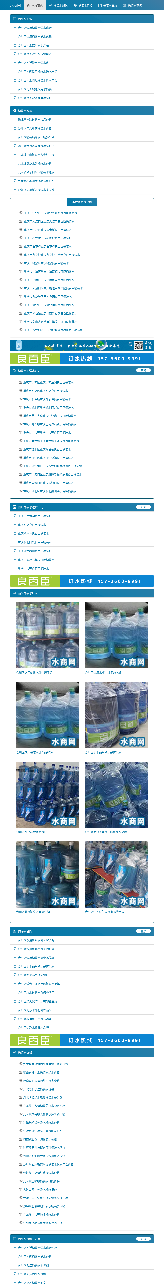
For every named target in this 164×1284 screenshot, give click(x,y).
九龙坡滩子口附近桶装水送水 (35, 172)
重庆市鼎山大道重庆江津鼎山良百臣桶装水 (50, 321)
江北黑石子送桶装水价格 (38, 1089)
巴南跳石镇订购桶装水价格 (40, 1139)
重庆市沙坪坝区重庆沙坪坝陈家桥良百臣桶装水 (53, 330)
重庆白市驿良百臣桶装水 (32, 568)
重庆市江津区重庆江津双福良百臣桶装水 (49, 271)
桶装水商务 (134, 5)
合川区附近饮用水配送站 (32, 45)
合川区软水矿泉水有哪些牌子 (34, 912)
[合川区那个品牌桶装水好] (47, 794)
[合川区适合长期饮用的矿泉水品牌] (116, 794)
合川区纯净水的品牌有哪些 (34, 1019)
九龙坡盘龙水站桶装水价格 (34, 163)
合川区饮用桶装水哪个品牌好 (34, 752)
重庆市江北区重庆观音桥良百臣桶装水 (48, 230)
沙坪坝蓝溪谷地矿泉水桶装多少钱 (44, 1206)
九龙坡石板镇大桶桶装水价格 (35, 181)
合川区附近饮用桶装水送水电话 (36, 71)
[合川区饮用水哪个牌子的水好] (116, 635)
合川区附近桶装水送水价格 (34, 1256)
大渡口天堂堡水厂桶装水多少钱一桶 (45, 1198)
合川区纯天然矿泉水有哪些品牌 (104, 912)
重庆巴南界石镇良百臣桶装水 (35, 560)
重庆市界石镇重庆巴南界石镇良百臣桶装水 (50, 313)
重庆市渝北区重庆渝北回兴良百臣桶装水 (49, 305)
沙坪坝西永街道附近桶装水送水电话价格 (48, 1164)
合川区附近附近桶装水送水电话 (36, 80)
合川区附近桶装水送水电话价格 (36, 1248)
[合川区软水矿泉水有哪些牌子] (47, 874)
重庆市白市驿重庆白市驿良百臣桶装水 (48, 246)
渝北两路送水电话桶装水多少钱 (42, 1097)
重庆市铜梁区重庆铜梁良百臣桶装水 (46, 263)
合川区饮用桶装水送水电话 (34, 28)
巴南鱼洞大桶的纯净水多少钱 (41, 1081)
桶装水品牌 (109, 5)
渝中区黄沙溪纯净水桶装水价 (35, 146)
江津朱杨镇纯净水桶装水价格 (41, 1122)
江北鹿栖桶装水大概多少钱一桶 (42, 1223)
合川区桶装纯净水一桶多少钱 (35, 137)
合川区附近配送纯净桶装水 (34, 98)
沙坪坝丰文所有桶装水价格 (34, 128)
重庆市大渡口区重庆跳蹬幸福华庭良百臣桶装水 (53, 288)
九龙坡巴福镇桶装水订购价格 (41, 1181)
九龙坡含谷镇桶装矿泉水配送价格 (44, 1106)
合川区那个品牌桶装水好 (31, 832)
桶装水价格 (84, 5)
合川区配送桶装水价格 (31, 1274)
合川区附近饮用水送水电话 (34, 54)
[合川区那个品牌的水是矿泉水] (116, 715)
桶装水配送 (60, 5)
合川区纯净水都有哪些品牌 (34, 1010)
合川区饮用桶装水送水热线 (34, 36)
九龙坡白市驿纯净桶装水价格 (41, 1214)
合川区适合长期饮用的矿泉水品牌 (106, 832)
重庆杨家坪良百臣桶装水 (32, 533)
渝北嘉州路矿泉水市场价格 (34, 119)
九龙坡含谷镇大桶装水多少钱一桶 (44, 1114)
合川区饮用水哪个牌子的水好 (103, 672)
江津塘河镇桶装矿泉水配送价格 (42, 1131)
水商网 (15, 5)
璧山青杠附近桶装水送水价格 (41, 1072)
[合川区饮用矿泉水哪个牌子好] (47, 635)
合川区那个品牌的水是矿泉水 (103, 752)
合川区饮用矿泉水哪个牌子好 (34, 672)
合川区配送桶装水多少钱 (32, 1265)
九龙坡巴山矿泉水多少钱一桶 (35, 155)
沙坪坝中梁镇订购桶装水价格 (41, 1173)
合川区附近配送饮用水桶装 (34, 89)
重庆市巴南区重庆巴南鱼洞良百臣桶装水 (49, 280)
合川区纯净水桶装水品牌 (32, 1027)
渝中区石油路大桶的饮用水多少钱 (44, 1156)
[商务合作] (82, 345)
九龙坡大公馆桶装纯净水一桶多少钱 (45, 1064)
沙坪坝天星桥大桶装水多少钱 (35, 190)
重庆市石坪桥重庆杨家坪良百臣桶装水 (48, 238)
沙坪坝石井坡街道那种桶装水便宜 (44, 1147)
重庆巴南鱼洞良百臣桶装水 (34, 516)
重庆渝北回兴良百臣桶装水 (34, 542)
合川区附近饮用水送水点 (32, 63)
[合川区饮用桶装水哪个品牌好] (47, 715)
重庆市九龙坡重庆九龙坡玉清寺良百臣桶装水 (52, 255)
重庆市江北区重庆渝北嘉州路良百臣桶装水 (50, 213)
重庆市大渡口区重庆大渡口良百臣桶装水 (49, 221)
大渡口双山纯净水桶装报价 (40, 1189)
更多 (143, 370)
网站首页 (36, 5)
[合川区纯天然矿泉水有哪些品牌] (116, 874)
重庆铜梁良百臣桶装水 (31, 525)
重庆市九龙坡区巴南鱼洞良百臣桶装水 (48, 296)
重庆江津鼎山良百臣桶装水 (34, 551)
